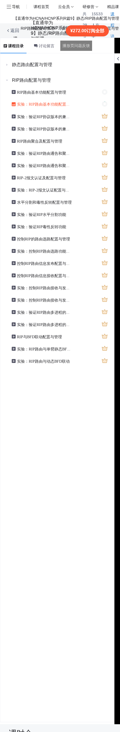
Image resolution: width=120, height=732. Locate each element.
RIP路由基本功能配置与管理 (41, 92)
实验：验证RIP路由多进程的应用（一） (44, 312)
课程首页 (41, 6)
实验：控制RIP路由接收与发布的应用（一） (44, 288)
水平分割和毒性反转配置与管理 (44, 202)
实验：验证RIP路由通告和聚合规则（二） (44, 165)
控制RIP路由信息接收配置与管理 (44, 275)
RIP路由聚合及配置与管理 (39, 141)
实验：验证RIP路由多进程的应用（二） (44, 324)
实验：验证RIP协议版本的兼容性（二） (44, 129)
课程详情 (112, 30)
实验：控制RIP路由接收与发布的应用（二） (44, 300)
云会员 (64, 6)
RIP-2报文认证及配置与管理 (41, 178)
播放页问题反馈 (76, 45)
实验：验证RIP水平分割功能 (41, 214)
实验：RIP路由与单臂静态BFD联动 (44, 349)
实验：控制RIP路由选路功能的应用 (44, 251)
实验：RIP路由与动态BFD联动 (43, 361)
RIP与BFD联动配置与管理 (39, 336)
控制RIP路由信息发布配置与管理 (44, 263)
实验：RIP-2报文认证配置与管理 (44, 190)
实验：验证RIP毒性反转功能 (41, 226)
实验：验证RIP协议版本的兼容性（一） (44, 116)
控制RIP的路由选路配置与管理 (43, 239)
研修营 (88, 6)
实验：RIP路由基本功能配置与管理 (44, 104)
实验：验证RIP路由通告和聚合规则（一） (44, 153)
